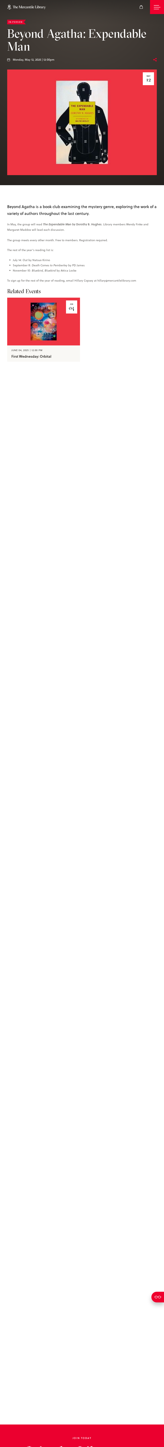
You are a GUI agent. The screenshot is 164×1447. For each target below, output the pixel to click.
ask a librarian (157, 1297)
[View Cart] (141, 7)
